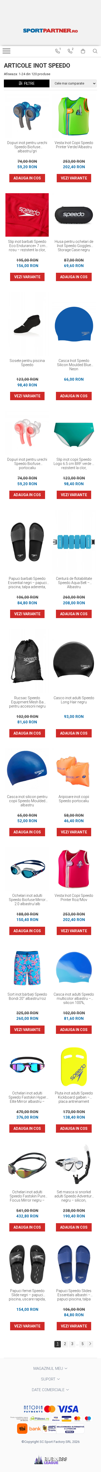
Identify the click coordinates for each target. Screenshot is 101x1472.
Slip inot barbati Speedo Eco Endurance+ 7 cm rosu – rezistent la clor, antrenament (27, 245)
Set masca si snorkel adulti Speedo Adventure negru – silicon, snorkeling (73, 1196)
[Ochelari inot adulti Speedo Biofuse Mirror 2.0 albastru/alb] (27, 869)
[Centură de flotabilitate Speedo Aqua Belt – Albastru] (74, 542)
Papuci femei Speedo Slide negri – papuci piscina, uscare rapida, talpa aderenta (27, 1295)
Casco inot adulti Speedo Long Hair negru (74, 700)
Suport (48, 1379)
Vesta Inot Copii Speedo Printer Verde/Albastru (74, 145)
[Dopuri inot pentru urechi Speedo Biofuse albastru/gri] (27, 116)
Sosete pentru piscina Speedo (27, 363)
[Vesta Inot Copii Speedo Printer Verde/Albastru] (74, 116)
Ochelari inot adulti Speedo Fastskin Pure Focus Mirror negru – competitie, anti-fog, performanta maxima (27, 1196)
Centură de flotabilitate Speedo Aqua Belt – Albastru (74, 582)
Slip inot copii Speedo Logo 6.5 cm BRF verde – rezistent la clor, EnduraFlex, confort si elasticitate (74, 463)
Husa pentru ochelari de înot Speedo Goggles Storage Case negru (74, 245)
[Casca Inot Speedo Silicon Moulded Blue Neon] (74, 324)
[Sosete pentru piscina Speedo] (27, 324)
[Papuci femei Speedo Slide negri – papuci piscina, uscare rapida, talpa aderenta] (27, 1264)
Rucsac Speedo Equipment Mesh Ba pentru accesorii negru (27, 702)
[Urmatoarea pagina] (89, 1344)
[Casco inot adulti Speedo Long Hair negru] (74, 661)
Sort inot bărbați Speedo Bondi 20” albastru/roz (27, 996)
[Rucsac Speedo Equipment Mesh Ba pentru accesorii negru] (27, 661)
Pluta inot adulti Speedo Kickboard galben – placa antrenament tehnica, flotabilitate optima (74, 1097)
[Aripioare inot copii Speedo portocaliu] (74, 770)
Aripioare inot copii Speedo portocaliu (74, 799)
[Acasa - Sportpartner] (50, 30)
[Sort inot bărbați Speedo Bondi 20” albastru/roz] (27, 968)
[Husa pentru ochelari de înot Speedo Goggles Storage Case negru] (74, 215)
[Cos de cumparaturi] (83, 51)
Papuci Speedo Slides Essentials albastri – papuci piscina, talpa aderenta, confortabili (73, 1295)
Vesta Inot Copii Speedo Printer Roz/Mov (74, 897)
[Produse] (7, 52)
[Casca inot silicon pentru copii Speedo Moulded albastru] (27, 770)
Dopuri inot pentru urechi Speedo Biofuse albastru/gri (27, 147)
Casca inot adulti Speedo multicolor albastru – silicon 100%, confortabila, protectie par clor (74, 998)
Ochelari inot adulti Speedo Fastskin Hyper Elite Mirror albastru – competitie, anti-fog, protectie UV (27, 1097)
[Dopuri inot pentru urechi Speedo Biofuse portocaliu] (27, 433)
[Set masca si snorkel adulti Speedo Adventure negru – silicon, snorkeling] (74, 1165)
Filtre (29, 83)
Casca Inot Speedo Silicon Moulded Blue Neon (74, 365)
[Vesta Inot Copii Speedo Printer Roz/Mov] (74, 869)
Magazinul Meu (48, 1368)
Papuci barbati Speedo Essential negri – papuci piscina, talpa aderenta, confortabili (27, 582)
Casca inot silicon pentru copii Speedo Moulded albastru (27, 801)
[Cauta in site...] (95, 51)
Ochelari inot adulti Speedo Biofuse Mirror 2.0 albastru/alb (27, 899)
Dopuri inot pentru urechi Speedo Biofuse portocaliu (27, 463)
